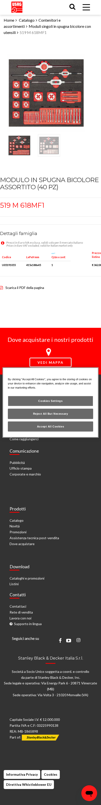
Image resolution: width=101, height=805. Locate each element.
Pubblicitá (17, 462)
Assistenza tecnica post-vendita (34, 538)
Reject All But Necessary (50, 413)
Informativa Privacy (22, 774)
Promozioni (18, 532)
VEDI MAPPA (50, 362)
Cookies (50, 774)
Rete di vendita (21, 612)
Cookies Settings (50, 400)
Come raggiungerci (24, 439)
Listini (14, 584)
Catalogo (27, 20)
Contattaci (18, 606)
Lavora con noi (20, 618)
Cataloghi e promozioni (27, 578)
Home (9, 20)
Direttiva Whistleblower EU (28, 784)
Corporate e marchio (25, 474)
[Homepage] (17, 6)
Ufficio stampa (21, 468)
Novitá (15, 526)
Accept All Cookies (50, 426)
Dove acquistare (22, 544)
